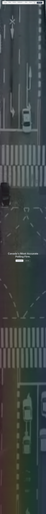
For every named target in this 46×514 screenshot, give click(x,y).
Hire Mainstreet (19, 260)
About (26, 2)
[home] (5, 3)
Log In (34, 3)
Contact (30, 2)
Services (14, 2)
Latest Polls (27, 260)
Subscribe (39, 2)
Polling (9, 2)
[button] (20, 2)
